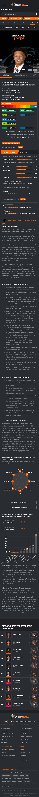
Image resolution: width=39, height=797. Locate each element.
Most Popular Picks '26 (7, 736)
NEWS (34, 75)
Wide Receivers (6, 775)
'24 (23, 22)
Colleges (3, 752)
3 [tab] (23, 69)
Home (22, 749)
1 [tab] (15, 69)
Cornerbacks (25, 784)
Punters (10, 786)
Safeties (33, 784)
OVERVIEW (6, 75)
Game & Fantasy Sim (26, 731)
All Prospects (5, 772)
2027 (9, 22)
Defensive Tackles (17, 781)
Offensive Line (24, 775)
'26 (14, 22)
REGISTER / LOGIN (6, 9)
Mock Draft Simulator (26, 728)
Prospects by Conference (8, 755)
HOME (4, 18)
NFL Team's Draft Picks (7, 749)
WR (29, 27)
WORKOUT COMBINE (20, 75)
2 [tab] (19, 69)
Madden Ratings (25, 733)
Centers (27, 778)
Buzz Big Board (5, 728)
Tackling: (6, 166)
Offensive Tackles (6, 778)
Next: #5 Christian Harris (19, 507)
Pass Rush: (6, 170)
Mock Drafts (4, 731)
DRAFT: (3, 22)
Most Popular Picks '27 (7, 733)
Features (3, 758)
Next (35, 70)
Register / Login (25, 752)
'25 (19, 22)
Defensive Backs (15, 784)
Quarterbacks (15, 772)
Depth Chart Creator (26, 736)
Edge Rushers (27, 781)
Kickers (4, 786)
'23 (28, 22)
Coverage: (6, 177)
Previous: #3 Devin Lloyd (19, 502)
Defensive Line (6, 781)
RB (23, 27)
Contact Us (23, 755)
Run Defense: (7, 174)
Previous (30, 70)
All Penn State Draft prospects (11, 143)
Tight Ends (15, 775)
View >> (20, 147)
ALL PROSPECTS (7, 27)
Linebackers (5, 784)
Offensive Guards (18, 778)
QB (17, 27)
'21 (37, 22)
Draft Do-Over (24, 739)
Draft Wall (4, 742)
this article (25, 137)
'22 (32, 22)
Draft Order (4, 739)
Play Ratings (23, 742)
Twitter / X (23, 758)
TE (35, 27)
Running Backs (25, 772)
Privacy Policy (24, 760)
